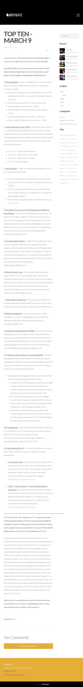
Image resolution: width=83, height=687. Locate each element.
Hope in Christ (70, 161)
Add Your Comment (28, 646)
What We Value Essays (68, 124)
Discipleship (63, 153)
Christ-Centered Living (66, 135)
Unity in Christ (74, 179)
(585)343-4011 (10, 671)
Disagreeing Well (70, 150)
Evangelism (70, 153)
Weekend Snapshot (67, 120)
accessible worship (64, 183)
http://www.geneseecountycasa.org (21, 507)
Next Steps (69, 168)
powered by (41, 684)
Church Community (72, 142)
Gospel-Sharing (69, 157)
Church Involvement (65, 146)
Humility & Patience (65, 164)
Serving (67, 172)
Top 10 (14, 619)
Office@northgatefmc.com (14, 675)
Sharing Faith (73, 172)
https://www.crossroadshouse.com (21, 479)
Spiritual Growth (72, 175)
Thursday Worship (64, 179)
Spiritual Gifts (63, 175)
